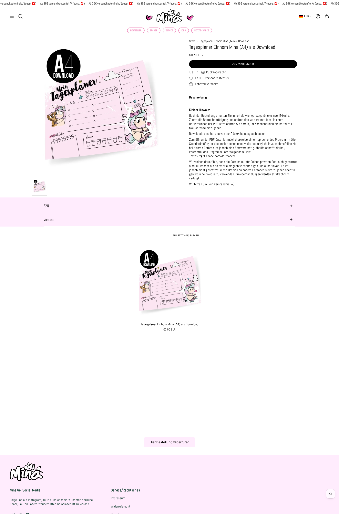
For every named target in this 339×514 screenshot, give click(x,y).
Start (192, 41)
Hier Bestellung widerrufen (169, 442)
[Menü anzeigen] (12, 16)
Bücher (153, 30)
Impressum (118, 498)
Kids (183, 30)
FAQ (46, 205)
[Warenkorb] (326, 16)
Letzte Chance (201, 30)
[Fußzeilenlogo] (26, 471)
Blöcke (169, 30)
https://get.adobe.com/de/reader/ (213, 156)
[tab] (198, 98)
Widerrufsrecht (120, 506)
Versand (49, 219)
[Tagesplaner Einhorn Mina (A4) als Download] (169, 282)
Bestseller (135, 30)
